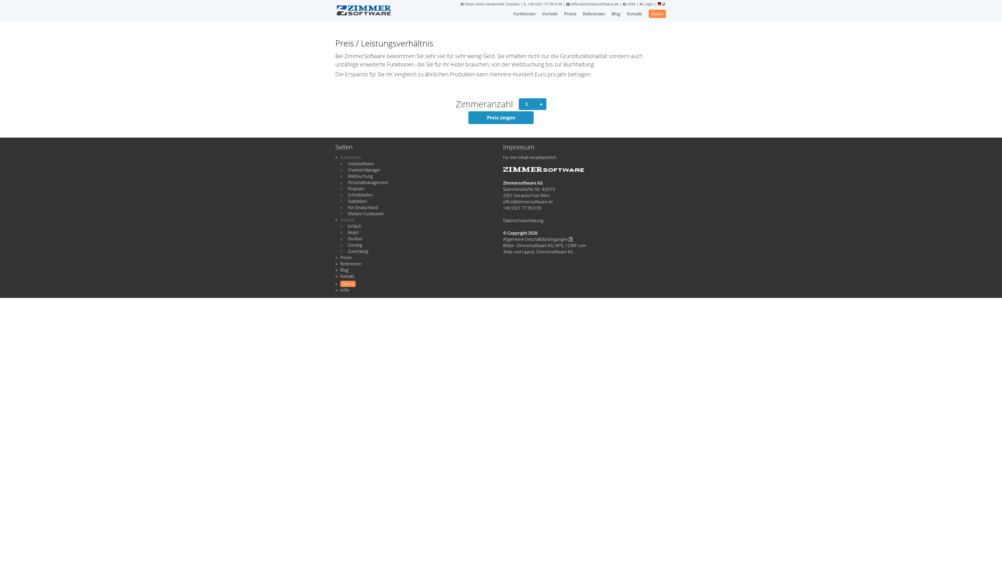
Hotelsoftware (361, 164)
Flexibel (355, 239)
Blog (616, 14)
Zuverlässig (358, 251)
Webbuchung (360, 176)
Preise (570, 14)
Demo (657, 14)
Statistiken (357, 201)
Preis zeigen (501, 117)
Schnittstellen (360, 195)
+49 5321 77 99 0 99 (544, 4)
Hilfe (630, 4)
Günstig (355, 245)
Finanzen (356, 189)
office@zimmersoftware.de (594, 4)
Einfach (354, 226)
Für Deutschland (363, 207)
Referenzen (594, 14)
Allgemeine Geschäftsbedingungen (536, 239)
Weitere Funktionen (366, 214)
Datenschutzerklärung (523, 220)
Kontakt (634, 14)
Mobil (353, 232)
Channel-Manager (364, 170)
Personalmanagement (368, 182)
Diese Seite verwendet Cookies (492, 4)
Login (648, 4)
